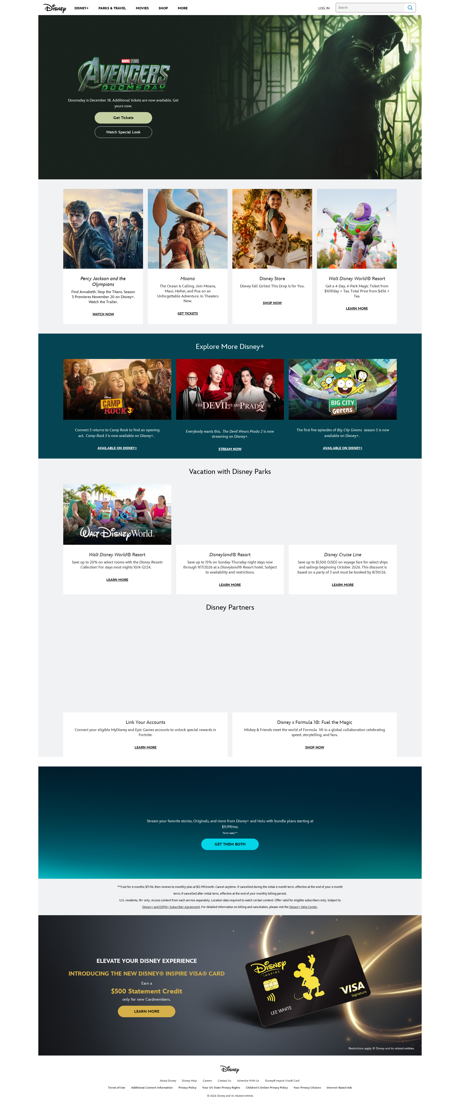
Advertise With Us (248, 1081)
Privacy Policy (187, 1088)
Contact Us (224, 1081)
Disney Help (189, 1081)
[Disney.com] (54, 8)
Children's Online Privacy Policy (267, 1088)
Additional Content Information (152, 1088)
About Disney (168, 1081)
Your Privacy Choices (307, 1088)
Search (410, 7)
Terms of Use (116, 1088)
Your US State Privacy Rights (221, 1088)
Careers (207, 1081)
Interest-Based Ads (339, 1088)
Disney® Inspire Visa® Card (282, 1081)
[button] (326, 8)
